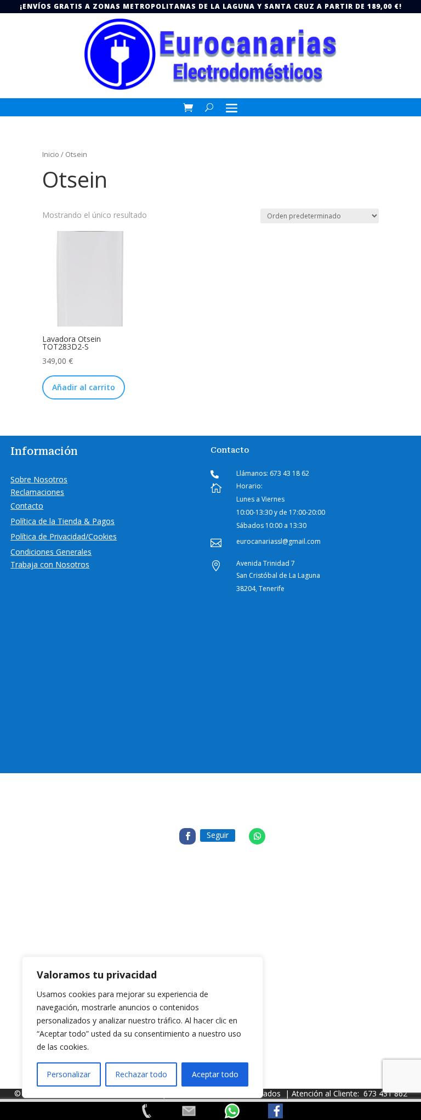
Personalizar (68, 1074)
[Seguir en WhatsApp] (257, 836)
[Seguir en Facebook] (187, 836)
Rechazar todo (141, 1074)
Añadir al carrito (83, 387)
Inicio (50, 154)
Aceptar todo (215, 1074)
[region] (142, 1027)
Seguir (218, 835)
